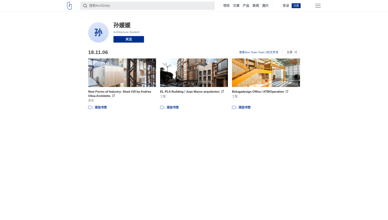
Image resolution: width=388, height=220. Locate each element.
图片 (265, 5)
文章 (236, 5)
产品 (246, 5)
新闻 (256, 5)
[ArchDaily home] (69, 6)
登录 (286, 5)
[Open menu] (318, 5)
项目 (226, 5)
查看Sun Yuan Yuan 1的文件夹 (258, 52)
